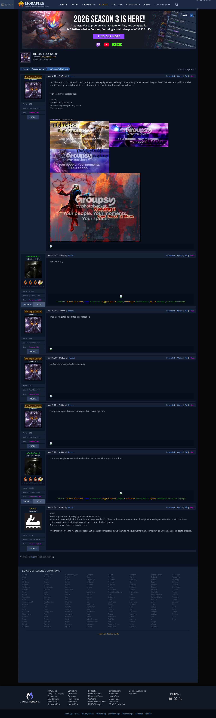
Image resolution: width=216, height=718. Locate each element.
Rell (109, 621)
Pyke (110, 607)
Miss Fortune (92, 619)
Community (133, 4)
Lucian (89, 597)
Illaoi (67, 579)
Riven (132, 577)
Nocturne (112, 589)
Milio (88, 616)
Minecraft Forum (95, 696)
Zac (174, 604)
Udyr (153, 602)
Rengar (133, 574)
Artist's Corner (38, 69)
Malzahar (90, 607)
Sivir (131, 609)
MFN (8, 4)
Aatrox (25, 574)
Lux (87, 602)
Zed (174, 607)
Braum (25, 619)
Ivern (67, 584)
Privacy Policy (87, 713)
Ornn (110, 599)
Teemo (154, 584)
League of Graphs (55, 693)
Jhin (66, 597)
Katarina (69, 616)
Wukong (175, 579)
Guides (75, 4)
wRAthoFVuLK (33, 256)
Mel (88, 614)
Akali (24, 579)
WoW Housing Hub (96, 701)
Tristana (154, 589)
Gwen (46, 624)
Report (71, 76)
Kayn (67, 621)
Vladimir (154, 626)
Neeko (111, 582)
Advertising (101, 713)
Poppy (110, 604)
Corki (46, 579)
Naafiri (89, 626)
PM (186, 76)
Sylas (132, 624)
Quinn (110, 611)
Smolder (133, 614)
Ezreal (46, 599)
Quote (180, 76)
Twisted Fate (156, 597)
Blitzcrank (26, 614)
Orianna (111, 597)
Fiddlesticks (49, 602)
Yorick (175, 594)
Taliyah (154, 577)
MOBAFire (52, 691)
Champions (89, 4)
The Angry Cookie (48, 56)
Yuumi (175, 599)
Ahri (24, 577)
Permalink (170, 76)
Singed (133, 604)
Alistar (25, 584)
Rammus (112, 616)
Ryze (132, 582)
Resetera (72, 696)
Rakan (110, 614)
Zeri (174, 609)
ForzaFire (72, 701)
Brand (25, 616)
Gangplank (48, 611)
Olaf (110, 594)
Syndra (133, 626)
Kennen (68, 624)
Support (139, 713)
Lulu (88, 599)
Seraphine (134, 592)
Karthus (68, 611)
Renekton (112, 626)
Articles (148, 713)
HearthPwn (114, 696)
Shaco (132, 597)
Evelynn (47, 597)
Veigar (154, 611)
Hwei (67, 577)
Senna (132, 589)
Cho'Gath (48, 577)
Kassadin (69, 614)
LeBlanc (89, 582)
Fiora (46, 604)
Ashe (24, 599)
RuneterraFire (53, 704)
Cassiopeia (48, 574)
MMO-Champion (95, 704)
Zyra (174, 619)
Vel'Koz (154, 614)
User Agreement (72, 713)
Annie (24, 594)
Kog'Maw (90, 579)
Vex (152, 616)
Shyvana (133, 602)
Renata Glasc (114, 624)
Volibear (176, 574)
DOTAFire (72, 693)
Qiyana (111, 609)
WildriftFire (52, 701)
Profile (33, 117)
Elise (46, 594)
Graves (47, 621)
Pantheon (112, 602)
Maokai (89, 609)
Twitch (154, 599)
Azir (24, 607)
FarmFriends (73, 699)
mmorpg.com (115, 691)
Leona (89, 587)
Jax (66, 592)
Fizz (45, 607)
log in (33, 556)
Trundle (154, 592)
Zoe (174, 616)
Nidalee (111, 584)
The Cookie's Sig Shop (58, 69)
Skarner (133, 611)
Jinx (66, 599)
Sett (131, 594)
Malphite (90, 604)
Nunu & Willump (115, 592)
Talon (153, 579)
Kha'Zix (68, 626)
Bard (24, 609)
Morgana (90, 624)
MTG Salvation (95, 693)
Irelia (67, 582)
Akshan (25, 582)
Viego (153, 621)
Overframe (113, 701)
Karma (68, 609)
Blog (39, 304)
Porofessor (52, 696)
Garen (46, 614)
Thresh (154, 587)
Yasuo (175, 589)
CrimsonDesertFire (137, 691)
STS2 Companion (117, 704)
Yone (174, 592)
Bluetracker (114, 693)
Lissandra (90, 592)
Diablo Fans (114, 699)
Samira (133, 584)
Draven (47, 589)
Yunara (175, 597)
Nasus (111, 577)
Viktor (153, 624)
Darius (46, 582)
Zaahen (175, 602)
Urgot (153, 604)
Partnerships (127, 713)
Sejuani (133, 587)
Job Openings (114, 713)
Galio (46, 609)
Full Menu (160, 4)
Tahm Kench (156, 574)
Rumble (133, 579)
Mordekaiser (92, 621)
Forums (25, 69)
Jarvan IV (69, 589)
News (147, 4)
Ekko (46, 592)
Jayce (67, 594)
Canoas (33, 508)
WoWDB (92, 699)
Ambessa (26, 587)
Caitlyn (25, 624)
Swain (132, 621)
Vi (152, 619)
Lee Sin (89, 584)
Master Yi (90, 611)
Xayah (175, 582)
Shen (132, 599)
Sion (131, 607)
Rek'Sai (111, 619)
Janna (67, 587)
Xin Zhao (176, 587)
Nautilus (111, 579)
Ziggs (174, 611)
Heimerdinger (71, 574)
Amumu (25, 589)
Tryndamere (156, 594)
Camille (25, 626)
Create (63, 4)
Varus (153, 607)
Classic (103, 4)
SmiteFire (72, 691)
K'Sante (68, 602)
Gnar (46, 616)
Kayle (67, 619)
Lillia (88, 589)
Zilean (175, 614)
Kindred (89, 574)
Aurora (25, 604)
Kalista (68, 607)
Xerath (175, 584)
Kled (88, 577)
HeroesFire (73, 704)
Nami (110, 574)
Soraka (133, 619)
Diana (46, 584)
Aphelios (26, 597)
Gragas (47, 619)
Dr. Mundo (48, 587)
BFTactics (93, 691)
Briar (24, 621)
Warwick (176, 577)
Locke (89, 594)
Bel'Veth (25, 611)
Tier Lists (117, 4)
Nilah (110, 587)
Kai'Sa (68, 604)
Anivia (25, 592)
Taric (153, 582)
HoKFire (132, 693)
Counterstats (53, 699)
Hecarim (47, 626)
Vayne (153, 609)
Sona (132, 616)
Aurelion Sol (27, 602)
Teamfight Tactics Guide (108, 633)
